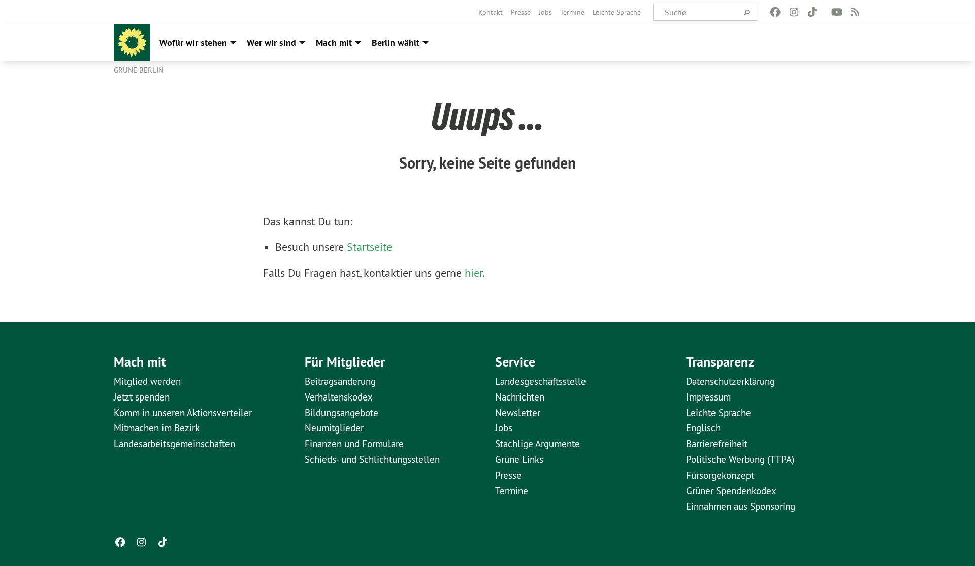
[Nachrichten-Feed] (855, 12)
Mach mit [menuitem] (334, 42)
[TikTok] (812, 12)
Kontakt (490, 12)
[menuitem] (490, 12)
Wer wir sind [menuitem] (271, 42)
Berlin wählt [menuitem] (395, 42)
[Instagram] (794, 12)
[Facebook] (775, 12)
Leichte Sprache (617, 12)
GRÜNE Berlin (139, 70)
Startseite (369, 247)
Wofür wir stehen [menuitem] (193, 42)
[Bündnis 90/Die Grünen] (132, 42)
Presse (521, 12)
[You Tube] (836, 12)
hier (473, 272)
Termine (572, 12)
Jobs (545, 12)
